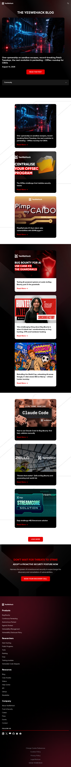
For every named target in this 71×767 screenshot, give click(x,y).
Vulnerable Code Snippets (11, 664)
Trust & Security (7, 709)
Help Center (6, 685)
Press (4, 716)
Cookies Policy (35, 752)
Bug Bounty (6, 615)
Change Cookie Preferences (35, 748)
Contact (5, 723)
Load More (35, 539)
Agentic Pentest (7, 625)
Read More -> (22, 145)
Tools (4, 650)
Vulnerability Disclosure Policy (12, 632)
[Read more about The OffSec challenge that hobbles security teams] (35, 165)
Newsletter (5, 695)
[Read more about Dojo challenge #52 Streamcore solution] (35, 503)
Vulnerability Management (11, 629)
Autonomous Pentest (9, 622)
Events (4, 719)
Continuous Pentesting (9, 618)
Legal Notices (35, 759)
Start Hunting (6, 643)
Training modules (8, 660)
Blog (3, 674)
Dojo (3, 657)
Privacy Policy (35, 755)
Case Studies (6, 678)
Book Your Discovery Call (35, 579)
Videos (4, 681)
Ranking (5, 653)
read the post (35, 72)
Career (4, 712)
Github (4, 692)
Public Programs (7, 646)
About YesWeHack (8, 705)
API (3, 688)
